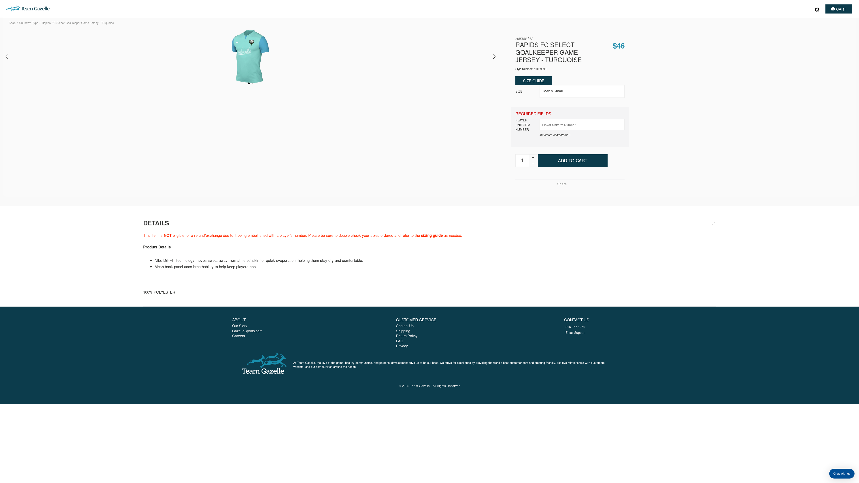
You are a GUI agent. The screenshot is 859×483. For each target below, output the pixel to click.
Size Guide (533, 80)
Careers (238, 335)
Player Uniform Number (522, 125)
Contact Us (405, 325)
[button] (842, 474)
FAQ (399, 340)
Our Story (239, 325)
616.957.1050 (575, 326)
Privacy (402, 345)
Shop (12, 23)
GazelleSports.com (247, 330)
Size (518, 91)
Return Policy (406, 335)
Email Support (575, 332)
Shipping (403, 330)
